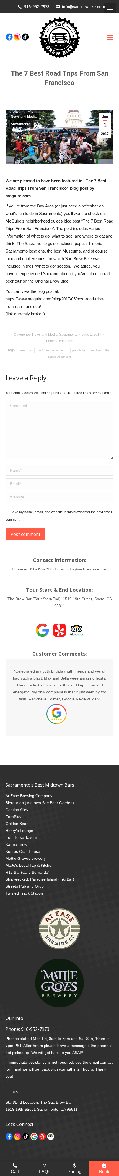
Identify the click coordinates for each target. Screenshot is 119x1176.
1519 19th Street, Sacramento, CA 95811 (41, 1109)
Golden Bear (17, 823)
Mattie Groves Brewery (26, 858)
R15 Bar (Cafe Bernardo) (28, 872)
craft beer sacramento (52, 350)
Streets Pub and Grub (25, 886)
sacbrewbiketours (59, 356)
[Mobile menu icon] (110, 8)
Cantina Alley (17, 809)
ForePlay (13, 816)
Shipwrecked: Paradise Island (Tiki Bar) (40, 879)
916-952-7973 (37, 6)
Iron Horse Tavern (21, 837)
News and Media (24, 116)
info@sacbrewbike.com (83, 6)
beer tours (26, 350)
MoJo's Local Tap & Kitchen (30, 865)
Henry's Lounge (19, 830)
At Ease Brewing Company (29, 796)
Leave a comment (59, 341)
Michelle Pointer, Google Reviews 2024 (66, 699)
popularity (79, 350)
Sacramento (20, 124)
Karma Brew (16, 844)
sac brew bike (99, 350)
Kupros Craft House (23, 851)
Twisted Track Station (24, 893)
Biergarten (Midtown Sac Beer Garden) (40, 803)
